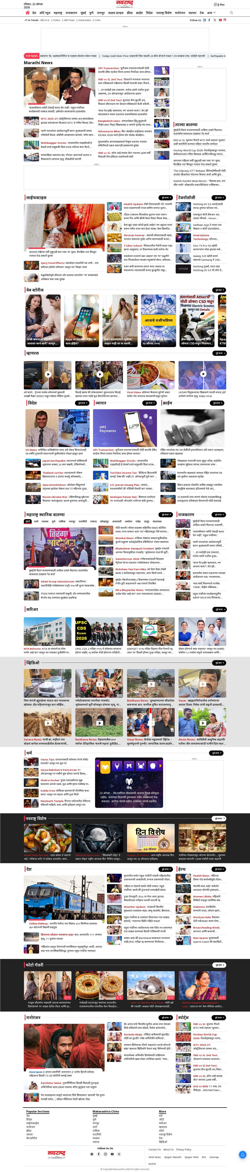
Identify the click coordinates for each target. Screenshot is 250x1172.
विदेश (149, 13)
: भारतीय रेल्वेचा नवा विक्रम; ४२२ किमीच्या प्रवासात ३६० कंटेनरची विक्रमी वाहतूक (63, 925)
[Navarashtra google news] (91, 1154)
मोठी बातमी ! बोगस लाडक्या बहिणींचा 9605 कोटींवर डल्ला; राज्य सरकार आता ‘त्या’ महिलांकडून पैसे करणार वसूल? (141, 529)
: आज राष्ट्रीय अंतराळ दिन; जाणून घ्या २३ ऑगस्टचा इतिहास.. (150, 856)
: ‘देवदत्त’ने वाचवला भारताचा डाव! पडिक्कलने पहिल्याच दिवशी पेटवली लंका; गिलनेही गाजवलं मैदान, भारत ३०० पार (124, 81)
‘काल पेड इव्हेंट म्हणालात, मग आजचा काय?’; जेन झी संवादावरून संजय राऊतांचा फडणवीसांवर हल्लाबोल (123, 112)
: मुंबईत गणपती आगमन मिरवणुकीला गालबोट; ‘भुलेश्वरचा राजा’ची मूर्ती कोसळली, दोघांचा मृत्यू (142, 550)
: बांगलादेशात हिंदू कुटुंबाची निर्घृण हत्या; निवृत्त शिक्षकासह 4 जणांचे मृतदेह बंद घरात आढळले (124, 122)
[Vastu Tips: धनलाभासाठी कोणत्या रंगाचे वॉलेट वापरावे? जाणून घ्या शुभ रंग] (31, 762)
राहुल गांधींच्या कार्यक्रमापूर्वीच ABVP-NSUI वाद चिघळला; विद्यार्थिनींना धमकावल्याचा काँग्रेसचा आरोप (207, 595)
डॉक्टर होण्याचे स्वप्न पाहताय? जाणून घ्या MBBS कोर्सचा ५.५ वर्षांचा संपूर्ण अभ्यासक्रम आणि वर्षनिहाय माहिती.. (201, 650)
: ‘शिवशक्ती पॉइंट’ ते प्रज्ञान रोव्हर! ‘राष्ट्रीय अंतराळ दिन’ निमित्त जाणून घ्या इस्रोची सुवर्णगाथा (98, 857)
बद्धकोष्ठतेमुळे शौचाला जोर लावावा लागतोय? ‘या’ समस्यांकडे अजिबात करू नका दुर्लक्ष (69, 277)
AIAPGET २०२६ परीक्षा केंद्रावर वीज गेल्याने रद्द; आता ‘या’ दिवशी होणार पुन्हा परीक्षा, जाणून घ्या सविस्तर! (150, 650)
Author (152, 1163)
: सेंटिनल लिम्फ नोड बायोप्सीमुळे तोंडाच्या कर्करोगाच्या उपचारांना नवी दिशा (208, 877)
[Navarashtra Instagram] (224, 20)
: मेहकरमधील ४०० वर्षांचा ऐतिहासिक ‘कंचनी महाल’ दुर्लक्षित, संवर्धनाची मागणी (97, 742)
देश (34, 13)
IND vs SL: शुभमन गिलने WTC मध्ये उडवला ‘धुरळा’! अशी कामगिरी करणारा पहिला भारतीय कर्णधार (199, 141)
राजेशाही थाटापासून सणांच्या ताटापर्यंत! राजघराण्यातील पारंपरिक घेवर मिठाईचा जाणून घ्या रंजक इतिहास (97, 1004)
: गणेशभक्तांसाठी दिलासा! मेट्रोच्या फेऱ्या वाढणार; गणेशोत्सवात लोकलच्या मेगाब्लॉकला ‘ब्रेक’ (139, 560)
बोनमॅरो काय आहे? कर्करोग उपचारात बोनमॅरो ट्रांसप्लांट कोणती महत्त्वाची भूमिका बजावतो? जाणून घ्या (206, 888)
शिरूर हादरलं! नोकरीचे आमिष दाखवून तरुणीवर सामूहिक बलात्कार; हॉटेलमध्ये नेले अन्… (199, 486)
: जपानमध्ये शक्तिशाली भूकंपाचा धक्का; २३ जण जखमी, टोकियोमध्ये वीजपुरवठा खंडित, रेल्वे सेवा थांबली (65, 462)
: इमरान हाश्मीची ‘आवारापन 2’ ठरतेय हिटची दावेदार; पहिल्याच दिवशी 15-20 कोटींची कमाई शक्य (61, 1073)
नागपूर (101, 13)
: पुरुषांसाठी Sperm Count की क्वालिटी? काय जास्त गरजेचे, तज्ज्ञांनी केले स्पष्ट (207, 939)
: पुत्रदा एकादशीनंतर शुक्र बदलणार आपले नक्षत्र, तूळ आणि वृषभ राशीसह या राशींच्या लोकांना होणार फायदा (64, 782)
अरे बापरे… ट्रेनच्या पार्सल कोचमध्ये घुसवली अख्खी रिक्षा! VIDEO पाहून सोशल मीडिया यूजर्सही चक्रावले (47, 394)
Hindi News (154, 1157)
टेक (202, 13)
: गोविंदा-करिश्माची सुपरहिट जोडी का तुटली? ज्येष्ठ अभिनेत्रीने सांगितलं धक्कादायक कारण (146, 1036)
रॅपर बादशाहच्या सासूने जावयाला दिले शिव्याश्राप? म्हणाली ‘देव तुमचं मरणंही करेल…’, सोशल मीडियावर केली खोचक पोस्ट (73, 1097)
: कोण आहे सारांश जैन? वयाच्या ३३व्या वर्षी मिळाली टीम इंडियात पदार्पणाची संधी (124, 154)
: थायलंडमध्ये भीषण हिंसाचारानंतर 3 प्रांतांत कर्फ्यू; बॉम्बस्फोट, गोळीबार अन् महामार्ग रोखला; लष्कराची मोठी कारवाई (64, 474)
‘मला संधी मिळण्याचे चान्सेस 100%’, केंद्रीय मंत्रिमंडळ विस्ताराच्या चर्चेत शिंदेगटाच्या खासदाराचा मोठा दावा (206, 585)
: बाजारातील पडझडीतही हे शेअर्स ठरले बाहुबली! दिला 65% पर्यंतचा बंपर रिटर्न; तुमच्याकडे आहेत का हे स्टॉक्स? (66, 145)
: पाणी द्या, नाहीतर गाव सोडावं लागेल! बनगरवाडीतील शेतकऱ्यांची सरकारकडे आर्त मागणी (45, 742)
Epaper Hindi (191, 1157)
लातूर (146, 521)
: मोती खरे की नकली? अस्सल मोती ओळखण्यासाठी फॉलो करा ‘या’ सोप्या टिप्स (152, 1004)
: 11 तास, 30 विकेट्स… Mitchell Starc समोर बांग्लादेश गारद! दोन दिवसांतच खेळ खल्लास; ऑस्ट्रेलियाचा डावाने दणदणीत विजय (207, 1088)
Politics (56, 20)
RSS (204, 1157)
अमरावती (116, 521)
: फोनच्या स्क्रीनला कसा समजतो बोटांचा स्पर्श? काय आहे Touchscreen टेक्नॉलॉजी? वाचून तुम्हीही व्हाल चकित (207, 237)
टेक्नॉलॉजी (186, 197)
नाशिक (62, 521)
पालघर (45, 521)
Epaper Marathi (172, 1157)
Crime (98, 20)
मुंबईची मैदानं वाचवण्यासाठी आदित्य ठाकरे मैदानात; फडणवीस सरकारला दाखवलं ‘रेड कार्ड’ (197, 131)
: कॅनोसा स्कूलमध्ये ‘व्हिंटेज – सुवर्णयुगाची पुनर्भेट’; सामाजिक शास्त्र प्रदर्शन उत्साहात (149, 742)
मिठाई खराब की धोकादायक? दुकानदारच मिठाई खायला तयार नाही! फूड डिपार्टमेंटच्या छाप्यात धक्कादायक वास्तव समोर (98, 394)
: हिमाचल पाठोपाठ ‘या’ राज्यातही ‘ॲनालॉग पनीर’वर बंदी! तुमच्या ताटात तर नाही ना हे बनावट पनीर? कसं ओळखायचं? (132, 498)
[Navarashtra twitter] (214, 20)
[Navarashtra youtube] (220, 20)
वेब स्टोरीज (35, 290)
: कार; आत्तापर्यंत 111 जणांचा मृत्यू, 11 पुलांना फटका (71, 936)
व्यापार (192, 13)
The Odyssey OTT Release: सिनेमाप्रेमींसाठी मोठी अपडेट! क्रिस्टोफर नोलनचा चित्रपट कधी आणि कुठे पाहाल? (199, 172)
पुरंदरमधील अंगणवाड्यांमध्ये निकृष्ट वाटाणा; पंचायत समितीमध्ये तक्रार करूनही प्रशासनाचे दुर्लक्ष (122, 143)
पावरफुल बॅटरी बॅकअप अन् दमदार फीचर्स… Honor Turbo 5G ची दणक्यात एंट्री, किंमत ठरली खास (207, 216)
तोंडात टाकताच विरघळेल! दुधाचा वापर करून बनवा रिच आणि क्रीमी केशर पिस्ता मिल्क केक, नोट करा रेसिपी (148, 216)
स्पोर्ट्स (183, 1017)
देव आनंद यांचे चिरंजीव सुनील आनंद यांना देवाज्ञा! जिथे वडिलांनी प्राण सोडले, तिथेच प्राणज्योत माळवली (147, 1026)
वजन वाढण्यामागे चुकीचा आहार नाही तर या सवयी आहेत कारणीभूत (118, 341)
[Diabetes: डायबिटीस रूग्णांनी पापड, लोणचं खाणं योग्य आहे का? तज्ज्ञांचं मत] (183, 909)
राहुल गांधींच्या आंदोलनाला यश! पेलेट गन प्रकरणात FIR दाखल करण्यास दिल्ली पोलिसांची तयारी (148, 929)
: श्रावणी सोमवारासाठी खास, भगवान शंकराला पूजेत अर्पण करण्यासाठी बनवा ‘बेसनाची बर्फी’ (148, 237)
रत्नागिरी (83, 521)
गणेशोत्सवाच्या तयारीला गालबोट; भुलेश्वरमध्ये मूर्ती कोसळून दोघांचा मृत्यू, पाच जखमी (98, 703)
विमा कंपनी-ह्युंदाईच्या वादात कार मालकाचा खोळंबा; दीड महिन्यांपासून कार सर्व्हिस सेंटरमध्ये (46, 703)
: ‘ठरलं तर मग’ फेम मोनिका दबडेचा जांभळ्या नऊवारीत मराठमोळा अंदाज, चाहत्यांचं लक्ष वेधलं (202, 1004)
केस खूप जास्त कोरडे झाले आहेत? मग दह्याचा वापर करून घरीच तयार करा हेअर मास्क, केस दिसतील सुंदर (148, 226)
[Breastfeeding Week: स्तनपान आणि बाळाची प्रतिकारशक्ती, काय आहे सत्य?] (183, 930)
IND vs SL (45, 20)
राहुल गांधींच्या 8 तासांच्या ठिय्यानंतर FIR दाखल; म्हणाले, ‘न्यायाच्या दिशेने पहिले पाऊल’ (147, 919)
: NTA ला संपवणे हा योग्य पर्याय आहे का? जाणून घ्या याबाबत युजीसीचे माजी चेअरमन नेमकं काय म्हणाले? (47, 650)
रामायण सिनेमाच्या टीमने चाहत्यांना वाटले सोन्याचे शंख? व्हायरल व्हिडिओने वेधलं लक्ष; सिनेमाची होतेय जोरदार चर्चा (148, 1046)
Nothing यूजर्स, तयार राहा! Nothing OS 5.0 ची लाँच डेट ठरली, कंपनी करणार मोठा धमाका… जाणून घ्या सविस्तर (208, 268)
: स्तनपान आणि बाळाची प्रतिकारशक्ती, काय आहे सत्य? (207, 929)
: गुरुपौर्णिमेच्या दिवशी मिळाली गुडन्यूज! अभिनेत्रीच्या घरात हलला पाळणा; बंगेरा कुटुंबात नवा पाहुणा (70, 1085)
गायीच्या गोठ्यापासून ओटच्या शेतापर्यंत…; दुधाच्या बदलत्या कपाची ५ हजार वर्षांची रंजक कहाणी (202, 856)
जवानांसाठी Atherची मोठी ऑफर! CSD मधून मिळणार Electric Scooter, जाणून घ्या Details (196, 341)
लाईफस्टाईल (32, 1123)
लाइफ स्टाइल (115, 13)
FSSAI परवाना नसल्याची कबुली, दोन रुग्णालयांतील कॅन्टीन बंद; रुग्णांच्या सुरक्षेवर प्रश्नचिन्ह (65, 595)
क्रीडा (130, 13)
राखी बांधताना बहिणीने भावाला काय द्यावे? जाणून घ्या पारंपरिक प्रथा (41, 341)
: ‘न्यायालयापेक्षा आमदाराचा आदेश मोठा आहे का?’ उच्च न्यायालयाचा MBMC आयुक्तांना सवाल (142, 592)
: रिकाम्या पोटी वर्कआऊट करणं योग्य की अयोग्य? (207, 919)
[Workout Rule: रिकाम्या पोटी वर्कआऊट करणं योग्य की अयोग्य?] (183, 919)
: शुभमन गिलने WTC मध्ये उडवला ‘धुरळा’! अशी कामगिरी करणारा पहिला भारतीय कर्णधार (207, 1026)
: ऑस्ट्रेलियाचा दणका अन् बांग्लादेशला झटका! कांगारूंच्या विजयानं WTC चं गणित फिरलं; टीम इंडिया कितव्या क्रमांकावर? (67, 121)
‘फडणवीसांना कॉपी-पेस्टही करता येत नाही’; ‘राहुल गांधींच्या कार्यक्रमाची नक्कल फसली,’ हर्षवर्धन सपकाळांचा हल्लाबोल (57, 109)
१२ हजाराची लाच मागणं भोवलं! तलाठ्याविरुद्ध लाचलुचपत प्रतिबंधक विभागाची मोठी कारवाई (199, 498)
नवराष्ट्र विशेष (164, 13)
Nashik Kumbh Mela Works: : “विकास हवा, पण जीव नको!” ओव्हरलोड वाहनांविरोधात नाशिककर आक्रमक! (199, 182)
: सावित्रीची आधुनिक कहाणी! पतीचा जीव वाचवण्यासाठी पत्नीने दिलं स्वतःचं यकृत (202, 742)
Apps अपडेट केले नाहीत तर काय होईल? (81, 341)
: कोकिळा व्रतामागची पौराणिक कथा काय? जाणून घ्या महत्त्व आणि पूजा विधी (65, 792)
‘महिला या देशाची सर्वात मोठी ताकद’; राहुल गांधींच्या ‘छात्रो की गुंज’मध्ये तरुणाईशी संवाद (144, 887)
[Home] (28, 13)
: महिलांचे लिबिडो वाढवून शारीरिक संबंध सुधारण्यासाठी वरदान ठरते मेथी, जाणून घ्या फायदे (208, 898)
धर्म (29, 753)
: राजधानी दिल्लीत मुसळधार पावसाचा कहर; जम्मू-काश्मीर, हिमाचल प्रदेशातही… (146, 908)
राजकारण (71, 13)
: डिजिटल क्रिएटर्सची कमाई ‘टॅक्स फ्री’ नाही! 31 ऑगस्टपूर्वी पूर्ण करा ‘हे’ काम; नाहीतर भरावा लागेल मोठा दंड (133, 474)
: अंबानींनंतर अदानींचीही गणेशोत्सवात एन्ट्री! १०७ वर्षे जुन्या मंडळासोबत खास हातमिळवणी (68, 584)
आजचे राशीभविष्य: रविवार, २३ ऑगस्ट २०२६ (157, 341)
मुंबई (83, 13)
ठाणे (36, 521)
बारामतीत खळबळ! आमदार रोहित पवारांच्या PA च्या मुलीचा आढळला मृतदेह (199, 474)
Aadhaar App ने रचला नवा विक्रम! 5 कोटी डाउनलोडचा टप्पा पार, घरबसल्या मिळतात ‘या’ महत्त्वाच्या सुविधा (207, 226)
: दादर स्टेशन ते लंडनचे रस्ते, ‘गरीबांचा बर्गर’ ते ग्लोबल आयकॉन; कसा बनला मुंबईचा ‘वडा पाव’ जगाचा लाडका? (47, 857)
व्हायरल (32, 353)
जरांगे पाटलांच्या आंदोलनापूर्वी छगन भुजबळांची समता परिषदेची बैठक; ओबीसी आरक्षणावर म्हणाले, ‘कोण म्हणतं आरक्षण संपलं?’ (67, 133)
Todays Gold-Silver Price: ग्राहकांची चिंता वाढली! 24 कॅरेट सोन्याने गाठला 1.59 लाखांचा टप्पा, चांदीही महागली (127, 56)
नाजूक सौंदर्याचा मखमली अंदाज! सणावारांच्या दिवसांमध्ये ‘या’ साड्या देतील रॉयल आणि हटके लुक (49, 1004)
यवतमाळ (157, 521)
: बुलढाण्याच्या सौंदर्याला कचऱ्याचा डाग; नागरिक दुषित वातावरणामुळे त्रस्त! (150, 703)
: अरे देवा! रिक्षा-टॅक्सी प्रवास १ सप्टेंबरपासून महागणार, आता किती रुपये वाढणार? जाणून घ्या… (140, 571)
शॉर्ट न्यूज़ (45, 13)
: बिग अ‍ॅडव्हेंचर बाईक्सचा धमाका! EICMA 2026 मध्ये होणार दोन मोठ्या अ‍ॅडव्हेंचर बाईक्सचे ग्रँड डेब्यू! (125, 133)
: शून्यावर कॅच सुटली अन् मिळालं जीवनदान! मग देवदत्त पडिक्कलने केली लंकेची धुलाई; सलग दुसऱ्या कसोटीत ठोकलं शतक (123, 102)
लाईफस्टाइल (36, 197)
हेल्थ (182, 869)
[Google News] (204, 21)
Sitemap (214, 1157)
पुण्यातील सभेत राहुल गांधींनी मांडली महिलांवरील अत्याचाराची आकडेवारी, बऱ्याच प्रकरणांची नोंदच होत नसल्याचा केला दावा (147, 877)
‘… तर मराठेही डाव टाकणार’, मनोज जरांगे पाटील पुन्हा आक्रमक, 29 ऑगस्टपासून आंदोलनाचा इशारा (123, 91)
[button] (97, 766)
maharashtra (84, 20)
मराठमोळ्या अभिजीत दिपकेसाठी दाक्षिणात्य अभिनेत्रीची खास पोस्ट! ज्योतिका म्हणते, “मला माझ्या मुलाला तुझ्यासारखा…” (145, 1057)
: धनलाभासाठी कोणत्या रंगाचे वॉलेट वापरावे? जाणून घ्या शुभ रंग (64, 761)
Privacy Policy (183, 1149)
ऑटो (161, 1119)
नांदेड (138, 521)
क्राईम (139, 13)
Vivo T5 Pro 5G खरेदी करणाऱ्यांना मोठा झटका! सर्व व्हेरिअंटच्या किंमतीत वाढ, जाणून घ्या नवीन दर (206, 247)
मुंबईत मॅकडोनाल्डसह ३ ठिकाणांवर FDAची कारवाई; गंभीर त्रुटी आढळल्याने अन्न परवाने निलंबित (140, 581)
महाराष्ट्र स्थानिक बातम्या (45, 514)
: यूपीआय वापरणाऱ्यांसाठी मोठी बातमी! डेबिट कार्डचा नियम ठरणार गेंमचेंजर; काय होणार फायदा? (124, 70)
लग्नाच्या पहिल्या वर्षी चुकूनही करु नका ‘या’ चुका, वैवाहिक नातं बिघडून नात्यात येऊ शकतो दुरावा (196, 162)
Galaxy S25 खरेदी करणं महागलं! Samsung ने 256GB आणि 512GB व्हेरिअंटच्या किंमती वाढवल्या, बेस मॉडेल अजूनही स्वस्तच (208, 258)
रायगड (93, 521)
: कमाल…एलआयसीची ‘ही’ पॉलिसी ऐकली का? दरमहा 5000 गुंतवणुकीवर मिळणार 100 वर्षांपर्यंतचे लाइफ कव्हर (131, 486)
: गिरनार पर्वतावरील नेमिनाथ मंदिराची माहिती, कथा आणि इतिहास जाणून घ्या (65, 802)
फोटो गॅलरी (34, 965)
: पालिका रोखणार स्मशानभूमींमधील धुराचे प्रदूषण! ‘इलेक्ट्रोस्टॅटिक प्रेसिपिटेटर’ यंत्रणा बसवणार (142, 539)
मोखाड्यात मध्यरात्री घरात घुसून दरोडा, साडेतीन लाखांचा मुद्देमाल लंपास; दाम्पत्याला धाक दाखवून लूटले (199, 462)
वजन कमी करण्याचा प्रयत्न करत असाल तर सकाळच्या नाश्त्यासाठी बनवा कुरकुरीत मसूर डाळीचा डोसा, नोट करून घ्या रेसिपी (144, 268)
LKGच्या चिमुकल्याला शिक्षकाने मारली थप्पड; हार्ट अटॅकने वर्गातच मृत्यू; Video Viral (202, 394)
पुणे (91, 13)
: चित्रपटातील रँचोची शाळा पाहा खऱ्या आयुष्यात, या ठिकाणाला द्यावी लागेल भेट (148, 247)
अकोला (128, 521)
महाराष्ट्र (58, 13)
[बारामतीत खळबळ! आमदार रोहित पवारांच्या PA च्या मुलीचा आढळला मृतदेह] (168, 475)
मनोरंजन (180, 13)
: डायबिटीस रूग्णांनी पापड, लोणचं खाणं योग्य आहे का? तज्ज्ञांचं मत (206, 908)
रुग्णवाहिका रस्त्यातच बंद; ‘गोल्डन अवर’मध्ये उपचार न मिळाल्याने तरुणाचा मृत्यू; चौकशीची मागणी (66, 157)
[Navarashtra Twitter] (119, 1154)
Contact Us (154, 1149)
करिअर (32, 609)
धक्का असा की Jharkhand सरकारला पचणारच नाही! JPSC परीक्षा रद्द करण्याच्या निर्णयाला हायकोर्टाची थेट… (147, 939)
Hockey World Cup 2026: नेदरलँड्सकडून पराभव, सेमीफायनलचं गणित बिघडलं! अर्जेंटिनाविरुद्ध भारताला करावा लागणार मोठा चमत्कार (199, 152)
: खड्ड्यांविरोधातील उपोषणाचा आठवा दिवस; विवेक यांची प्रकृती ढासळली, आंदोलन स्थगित (200, 703)
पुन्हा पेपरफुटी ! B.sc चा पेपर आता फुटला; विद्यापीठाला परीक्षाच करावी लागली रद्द (144, 898)
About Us (168, 1149)
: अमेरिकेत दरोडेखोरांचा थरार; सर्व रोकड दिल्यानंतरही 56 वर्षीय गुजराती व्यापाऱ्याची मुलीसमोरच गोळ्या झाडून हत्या (56, 451)
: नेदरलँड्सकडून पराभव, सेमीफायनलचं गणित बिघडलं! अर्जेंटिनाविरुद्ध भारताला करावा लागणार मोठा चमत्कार (208, 1036)
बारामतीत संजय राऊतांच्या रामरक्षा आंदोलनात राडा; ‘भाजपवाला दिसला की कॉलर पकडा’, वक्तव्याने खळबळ (209, 575)
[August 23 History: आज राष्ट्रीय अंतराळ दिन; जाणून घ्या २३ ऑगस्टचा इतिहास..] (151, 851)
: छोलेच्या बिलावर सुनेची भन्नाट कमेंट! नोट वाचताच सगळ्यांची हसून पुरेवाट (148, 394)
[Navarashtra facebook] (209, 20)
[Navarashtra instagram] (105, 1154)
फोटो (161, 1131)
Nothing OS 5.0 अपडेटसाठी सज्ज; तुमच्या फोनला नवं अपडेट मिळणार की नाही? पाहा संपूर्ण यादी (208, 206)
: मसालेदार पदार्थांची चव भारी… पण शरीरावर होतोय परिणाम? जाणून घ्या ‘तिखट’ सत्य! (69, 265)
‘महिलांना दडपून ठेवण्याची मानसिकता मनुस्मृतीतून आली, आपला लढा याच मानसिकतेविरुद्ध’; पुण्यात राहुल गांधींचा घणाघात (71, 948)
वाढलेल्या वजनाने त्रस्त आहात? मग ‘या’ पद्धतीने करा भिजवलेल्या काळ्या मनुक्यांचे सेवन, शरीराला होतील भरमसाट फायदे (147, 258)
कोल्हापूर (104, 521)
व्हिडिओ (32, 662)
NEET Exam (69, 20)
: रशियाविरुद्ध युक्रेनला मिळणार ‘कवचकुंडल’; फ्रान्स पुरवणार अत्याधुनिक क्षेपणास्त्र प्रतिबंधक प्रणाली (66, 498)
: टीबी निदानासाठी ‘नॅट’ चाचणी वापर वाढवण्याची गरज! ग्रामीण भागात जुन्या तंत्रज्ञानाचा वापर (148, 206)
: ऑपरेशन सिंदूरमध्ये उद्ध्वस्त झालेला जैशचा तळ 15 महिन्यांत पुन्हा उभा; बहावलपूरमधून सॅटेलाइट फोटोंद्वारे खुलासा (65, 486)
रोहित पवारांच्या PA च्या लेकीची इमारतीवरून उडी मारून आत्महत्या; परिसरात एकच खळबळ (192, 451)
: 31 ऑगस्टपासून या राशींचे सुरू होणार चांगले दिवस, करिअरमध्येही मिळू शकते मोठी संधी (63, 771)
